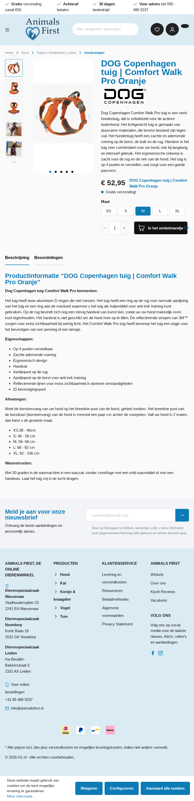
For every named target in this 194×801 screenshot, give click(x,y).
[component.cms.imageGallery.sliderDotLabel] (50, 172)
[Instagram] (161, 651)
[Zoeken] (131, 29)
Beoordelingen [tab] (48, 257)
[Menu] (7, 29)
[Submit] (182, 515)
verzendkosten (60, 747)
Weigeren (89, 788)
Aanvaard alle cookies (165, 788)
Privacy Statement (117, 624)
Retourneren (112, 590)
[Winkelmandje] (185, 26)
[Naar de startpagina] (42, 29)
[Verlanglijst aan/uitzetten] (186, 227)
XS (108, 211)
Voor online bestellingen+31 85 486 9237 (19, 692)
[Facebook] (154, 651)
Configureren (121, 788)
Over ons (158, 583)
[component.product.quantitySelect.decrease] (105, 228)
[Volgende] (89, 116)
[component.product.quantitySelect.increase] (124, 228)
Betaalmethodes (115, 599)
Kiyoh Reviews (163, 592)
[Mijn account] (172, 29)
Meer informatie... (21, 796)
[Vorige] (36, 116)
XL (177, 211)
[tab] (17, 258)
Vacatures (159, 600)
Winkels (157, 574)
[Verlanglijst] (157, 29)
